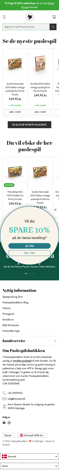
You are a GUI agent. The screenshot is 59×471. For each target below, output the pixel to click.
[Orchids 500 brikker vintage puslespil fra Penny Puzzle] (40, 64)
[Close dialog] (55, 209)
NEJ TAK (29, 253)
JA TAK (29, 246)
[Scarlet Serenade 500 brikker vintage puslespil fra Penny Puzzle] (15, 64)
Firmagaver (8, 313)
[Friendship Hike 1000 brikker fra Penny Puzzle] (15, 172)
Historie (7, 308)
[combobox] (29, 456)
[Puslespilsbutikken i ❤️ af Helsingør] (29, 17)
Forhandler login (11, 330)
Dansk (7, 435)
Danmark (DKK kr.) (33, 435)
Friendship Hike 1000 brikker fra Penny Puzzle (15, 195)
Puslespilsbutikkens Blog (15, 302)
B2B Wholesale (11, 325)
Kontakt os (8, 319)
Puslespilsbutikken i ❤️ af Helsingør (27, 441)
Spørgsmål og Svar (13, 296)
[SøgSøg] (53, 27)
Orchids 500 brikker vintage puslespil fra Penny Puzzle (40, 87)
